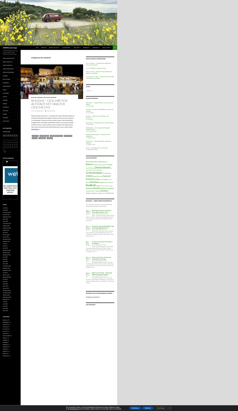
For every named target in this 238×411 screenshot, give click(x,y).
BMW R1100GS (97, 164)
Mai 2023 (5, 246)
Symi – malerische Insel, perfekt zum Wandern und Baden (100, 77)
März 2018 (5, 310)
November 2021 (7, 266)
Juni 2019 (5, 279)
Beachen (34, 97)
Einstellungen (74, 409)
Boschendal (103, 164)
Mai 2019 (5, 281)
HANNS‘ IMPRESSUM (7, 65)
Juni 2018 (5, 304)
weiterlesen (35, 129)
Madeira (105, 179)
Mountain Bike (6, 335)
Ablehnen (147, 408)
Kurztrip (95, 179)
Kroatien (5, 100)
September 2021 (7, 270)
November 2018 (7, 292)
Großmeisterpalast (56, 135)
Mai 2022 (5, 259)
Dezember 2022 (7, 250)
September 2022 (7, 254)
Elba (111, 168)
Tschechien (6, 121)
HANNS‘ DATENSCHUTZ (8, 68)
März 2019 (5, 286)
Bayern (89, 164)
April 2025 (5, 219)
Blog (37, 47)
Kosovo (5, 96)
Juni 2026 (5, 208)
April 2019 (5, 283)
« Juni (4, 151)
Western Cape (96, 193)
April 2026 (5, 210)
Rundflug (5, 342)
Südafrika (97, 188)
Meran (87, 182)
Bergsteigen (6, 322)
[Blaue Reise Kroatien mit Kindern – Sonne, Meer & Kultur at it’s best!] (88, 212)
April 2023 (5, 248)
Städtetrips (96, 47)
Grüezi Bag (105, 173)
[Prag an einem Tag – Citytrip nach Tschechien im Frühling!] (88, 259)
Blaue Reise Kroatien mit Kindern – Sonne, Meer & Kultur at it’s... (102, 211)
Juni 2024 (5, 232)
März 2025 (5, 221)
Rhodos (50, 138)
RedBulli (91, 185)
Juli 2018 (5, 301)
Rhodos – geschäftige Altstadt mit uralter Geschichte (49, 104)
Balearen (105, 162)
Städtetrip (46, 97)
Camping (109, 164)
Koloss (35, 138)
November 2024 (7, 223)
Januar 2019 (6, 288)
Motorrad (5, 333)
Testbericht (5, 347)
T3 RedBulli (110, 188)
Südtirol (103, 188)
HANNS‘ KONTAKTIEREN (8, 72)
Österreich (110, 193)
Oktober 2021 (6, 268)
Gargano (99, 170)
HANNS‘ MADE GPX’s (7, 61)
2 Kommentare (50, 111)
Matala (110, 179)
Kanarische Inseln (97, 176)
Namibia (94, 182)
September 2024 (7, 228)
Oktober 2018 (6, 295)
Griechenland (44, 135)
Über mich (44, 47)
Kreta (89, 178)
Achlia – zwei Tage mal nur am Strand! (97, 148)
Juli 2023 (5, 243)
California (5, 324)
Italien (89, 175)
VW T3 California (95, 191)
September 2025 (7, 217)
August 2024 (6, 230)
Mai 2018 (5, 306)
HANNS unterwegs (10, 48)
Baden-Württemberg (96, 162)
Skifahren (107, 185)
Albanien (5, 75)
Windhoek (103, 193)
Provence (106, 182)
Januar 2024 (6, 237)
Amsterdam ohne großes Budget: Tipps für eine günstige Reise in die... (103, 227)
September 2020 (7, 277)
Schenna (103, 185)
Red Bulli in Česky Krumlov (98, 68)
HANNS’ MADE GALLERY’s (9, 58)
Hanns (88, 71)
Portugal (101, 182)
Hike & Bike (76, 47)
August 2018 (6, 299)
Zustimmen (135, 408)
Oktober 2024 (6, 225)
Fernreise (40, 97)
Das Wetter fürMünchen (10, 164)
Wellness (89, 193)
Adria (87, 162)
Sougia (111, 185)
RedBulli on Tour (53, 47)
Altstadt (35, 135)
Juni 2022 (5, 257)
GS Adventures (66, 47)
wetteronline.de (12, 198)
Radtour (5, 338)
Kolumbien (6, 93)
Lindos (101, 179)
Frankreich (88, 170)
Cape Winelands (90, 168)
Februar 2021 (6, 275)
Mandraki (42, 138)
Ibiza (109, 173)
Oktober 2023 (6, 241)
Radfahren (110, 182)
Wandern (53, 97)
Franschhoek (94, 170)
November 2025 (7, 212)
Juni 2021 (5, 272)
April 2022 (5, 261)
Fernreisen (86, 47)
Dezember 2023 (7, 239)
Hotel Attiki (68, 135)
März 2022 (5, 263)
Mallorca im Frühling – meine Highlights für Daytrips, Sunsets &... (102, 273)
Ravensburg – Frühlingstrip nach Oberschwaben (100, 123)
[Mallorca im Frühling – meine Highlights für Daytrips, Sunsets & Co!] (88, 274)
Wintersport (6, 355)
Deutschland (102, 167)
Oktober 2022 (6, 252)
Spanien (89, 188)
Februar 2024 (6, 234)
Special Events (106, 47)
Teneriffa (88, 191)
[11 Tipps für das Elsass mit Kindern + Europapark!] (88, 243)
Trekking (5, 349)
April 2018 (5, 308)
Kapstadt (107, 176)
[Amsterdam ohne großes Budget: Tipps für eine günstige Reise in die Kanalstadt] (88, 228)
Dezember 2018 (7, 290)
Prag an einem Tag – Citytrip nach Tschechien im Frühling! (101, 258)
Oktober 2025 (6, 214)
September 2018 (7, 297)
